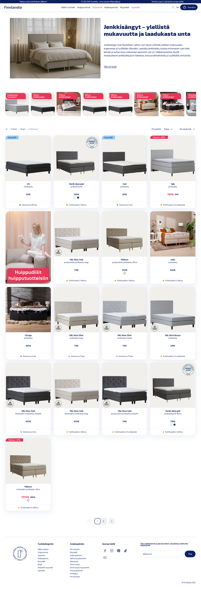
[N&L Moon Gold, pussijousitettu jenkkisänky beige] (76, 234)
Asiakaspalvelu (111, 7)
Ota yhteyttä (74, 549)
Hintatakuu (74, 574)
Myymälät (124, 7)
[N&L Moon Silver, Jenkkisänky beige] (76, 309)
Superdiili (135, 7)
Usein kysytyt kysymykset (79, 568)
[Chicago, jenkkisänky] (28, 309)
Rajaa (166, 129)
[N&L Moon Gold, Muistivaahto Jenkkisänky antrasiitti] (28, 385)
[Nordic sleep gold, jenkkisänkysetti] (76, 158)
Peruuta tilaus (75, 577)
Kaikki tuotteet (68, 7)
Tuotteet (14, 129)
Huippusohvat (83, 7)
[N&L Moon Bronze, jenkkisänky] (172, 309)
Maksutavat (74, 561)
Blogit (40, 564)
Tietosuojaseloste (76, 571)
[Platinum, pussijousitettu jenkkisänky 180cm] (124, 234)
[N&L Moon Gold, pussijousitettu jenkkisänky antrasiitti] (124, 385)
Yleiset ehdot (75, 564)
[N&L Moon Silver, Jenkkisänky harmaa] (124, 309)
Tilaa (190, 554)
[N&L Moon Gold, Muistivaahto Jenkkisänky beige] (76, 385)
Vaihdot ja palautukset (78, 558)
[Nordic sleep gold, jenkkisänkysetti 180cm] (172, 385)
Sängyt (22, 129)
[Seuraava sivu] (112, 521)
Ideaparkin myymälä (45, 568)
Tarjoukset (97, 7)
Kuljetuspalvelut (76, 555)
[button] (175, 7)
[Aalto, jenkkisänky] (172, 234)
